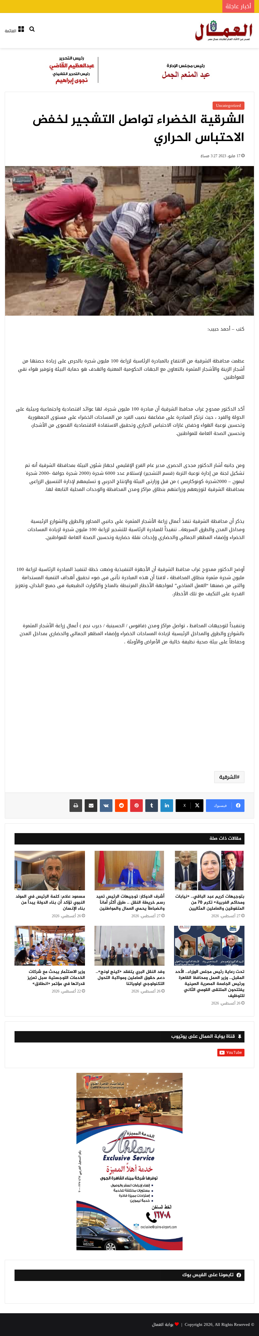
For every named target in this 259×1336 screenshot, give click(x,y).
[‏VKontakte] (106, 805)
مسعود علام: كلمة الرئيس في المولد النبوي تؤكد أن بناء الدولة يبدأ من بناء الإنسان (50, 902)
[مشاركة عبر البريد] (91, 805)
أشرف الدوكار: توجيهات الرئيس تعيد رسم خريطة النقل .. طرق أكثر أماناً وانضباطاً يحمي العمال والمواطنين (130, 902)
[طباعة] (75, 805)
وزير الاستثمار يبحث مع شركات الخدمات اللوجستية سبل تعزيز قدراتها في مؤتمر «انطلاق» (56, 977)
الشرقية (228, 777)
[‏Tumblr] (151, 805)
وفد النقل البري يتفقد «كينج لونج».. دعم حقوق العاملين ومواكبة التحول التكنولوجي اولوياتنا (130, 977)
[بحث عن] (32, 33)
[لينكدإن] (166, 805)
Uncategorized (228, 105)
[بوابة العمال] (224, 30)
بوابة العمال (162, 1324)
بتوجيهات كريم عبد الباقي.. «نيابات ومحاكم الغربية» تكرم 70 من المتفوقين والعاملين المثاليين (209, 902)
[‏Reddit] (121, 805)
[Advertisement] (129, 715)
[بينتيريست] (136, 805)
